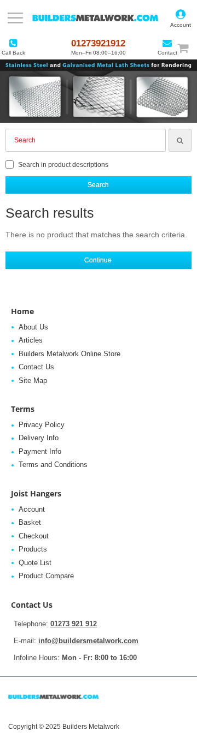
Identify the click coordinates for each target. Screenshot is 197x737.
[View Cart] (188, 47)
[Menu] (15, 18)
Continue (98, 260)
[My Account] (180, 18)
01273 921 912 (73, 624)
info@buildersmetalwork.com (88, 641)
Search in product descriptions (62, 165)
